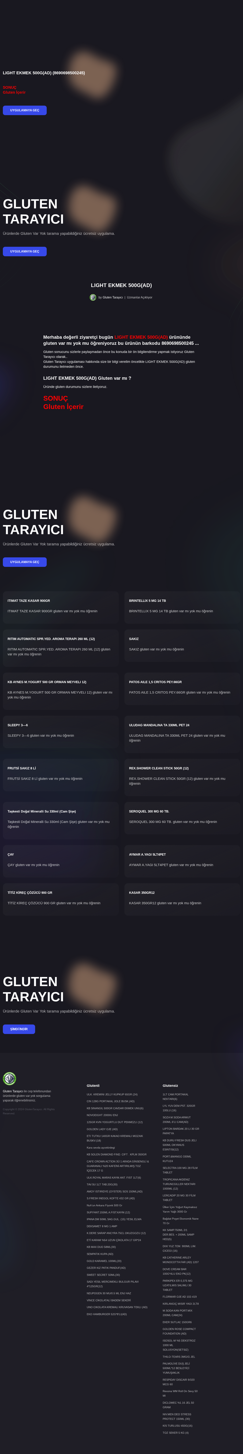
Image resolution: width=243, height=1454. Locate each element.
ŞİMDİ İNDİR (19, 1029)
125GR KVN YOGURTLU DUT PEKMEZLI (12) (115, 1122)
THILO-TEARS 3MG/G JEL (179, 1356)
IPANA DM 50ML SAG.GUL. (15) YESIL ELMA (114, 1219)
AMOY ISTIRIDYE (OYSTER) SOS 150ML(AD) (115, 1191)
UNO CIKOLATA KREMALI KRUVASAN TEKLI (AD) (117, 1307)
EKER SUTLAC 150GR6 (177, 1322)
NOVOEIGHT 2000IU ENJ (102, 1115)
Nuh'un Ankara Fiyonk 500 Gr (104, 1205)
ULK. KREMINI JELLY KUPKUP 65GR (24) (112, 1094)
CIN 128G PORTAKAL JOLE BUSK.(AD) (111, 1101)
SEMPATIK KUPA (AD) (100, 1253)
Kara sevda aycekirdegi (101, 1147)
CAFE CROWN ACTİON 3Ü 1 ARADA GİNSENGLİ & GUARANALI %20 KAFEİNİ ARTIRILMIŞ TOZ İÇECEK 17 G (118, 1166)
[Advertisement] (121, 12)
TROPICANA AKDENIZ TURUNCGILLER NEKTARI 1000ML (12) (179, 1184)
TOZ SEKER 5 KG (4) (176, 1432)
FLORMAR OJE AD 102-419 (180, 1296)
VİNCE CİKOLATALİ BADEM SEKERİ (109, 1300)
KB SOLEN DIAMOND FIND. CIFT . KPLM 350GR (117, 1154)
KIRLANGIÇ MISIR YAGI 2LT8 (181, 1303)
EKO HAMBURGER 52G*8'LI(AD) (107, 1314)
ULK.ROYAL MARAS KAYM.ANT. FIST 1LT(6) (114, 1177)
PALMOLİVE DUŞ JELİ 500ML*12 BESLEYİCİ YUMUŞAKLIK (176, 1368)
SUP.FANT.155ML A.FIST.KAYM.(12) (108, 1212)
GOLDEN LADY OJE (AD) (102, 1129)
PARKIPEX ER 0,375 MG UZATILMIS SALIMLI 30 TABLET (178, 1285)
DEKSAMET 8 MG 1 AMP (102, 1226)
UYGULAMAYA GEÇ (24, 110)
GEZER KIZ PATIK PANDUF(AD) (106, 1267)
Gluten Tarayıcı (113, 297)
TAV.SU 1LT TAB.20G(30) (102, 1184)
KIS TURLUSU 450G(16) (178, 1425)
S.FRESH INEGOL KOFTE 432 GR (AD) (111, 1198)
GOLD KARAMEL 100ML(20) (104, 1261)
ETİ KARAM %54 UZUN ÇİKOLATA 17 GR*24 (114, 1240)
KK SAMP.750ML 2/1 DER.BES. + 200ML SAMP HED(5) (178, 1235)
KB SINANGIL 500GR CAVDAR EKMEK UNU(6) (115, 1108)
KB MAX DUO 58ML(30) (101, 1246)
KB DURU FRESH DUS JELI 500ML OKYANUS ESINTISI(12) (179, 1145)
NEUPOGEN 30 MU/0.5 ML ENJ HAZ (109, 1293)
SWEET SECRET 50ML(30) (103, 1274)
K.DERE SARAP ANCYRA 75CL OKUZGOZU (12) (116, 1233)
